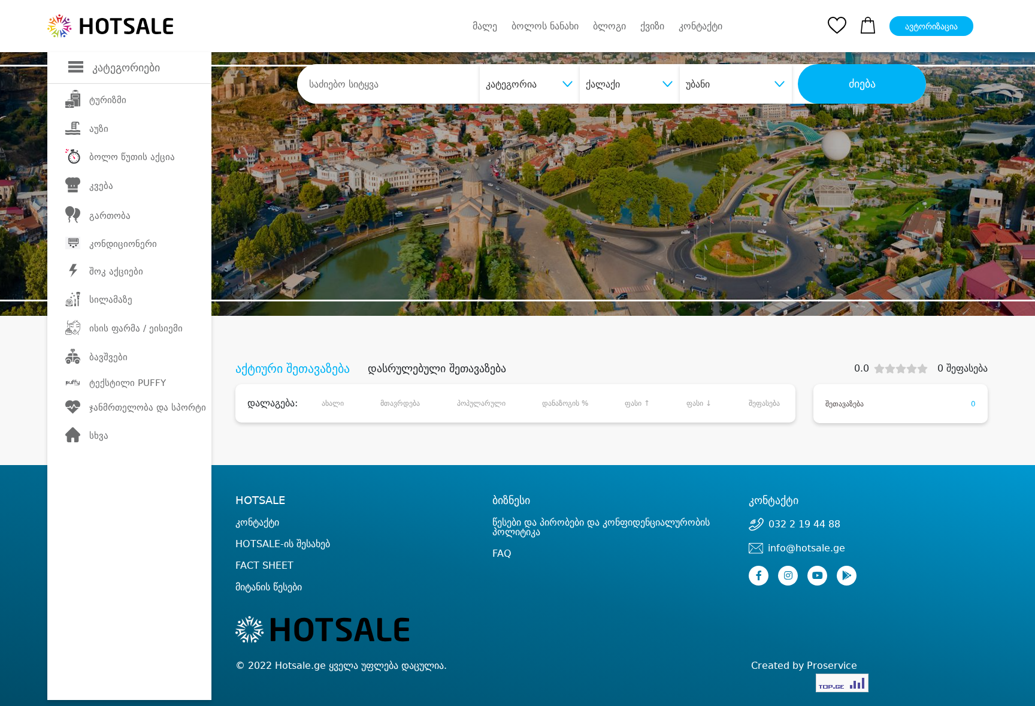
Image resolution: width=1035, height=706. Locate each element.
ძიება (862, 84)
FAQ (502, 553)
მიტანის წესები (268, 587)
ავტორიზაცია (931, 26)
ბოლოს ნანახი (545, 26)
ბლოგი (609, 26)
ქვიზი (652, 26)
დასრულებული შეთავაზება (437, 368)
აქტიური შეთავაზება (292, 369)
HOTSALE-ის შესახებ (282, 544)
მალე (485, 26)
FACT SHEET (264, 565)
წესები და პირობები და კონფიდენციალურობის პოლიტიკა (601, 527)
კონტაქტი (700, 26)
